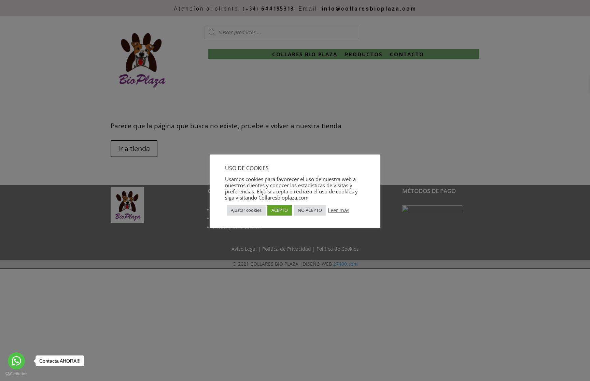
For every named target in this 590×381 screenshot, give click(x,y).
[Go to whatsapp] (16, 360)
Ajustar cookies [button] (246, 210)
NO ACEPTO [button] (310, 210)
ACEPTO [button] (279, 210)
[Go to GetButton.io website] (16, 374)
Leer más (338, 210)
